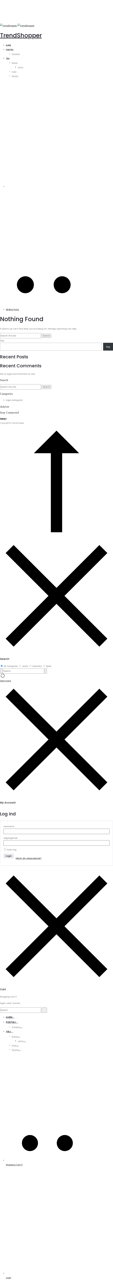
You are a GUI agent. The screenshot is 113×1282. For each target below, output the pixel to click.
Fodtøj (9, 49)
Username (9, 826)
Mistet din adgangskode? (28, 858)
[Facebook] (0, 418)
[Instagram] (6, 418)
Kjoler (14, 71)
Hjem (8, 45)
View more (5, 680)
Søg (2, 340)
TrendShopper (21, 35)
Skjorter (15, 76)
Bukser (15, 63)
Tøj (8, 58)
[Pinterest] (4, 418)
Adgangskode (11, 838)
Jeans (20, 67)
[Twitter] (2, 418)
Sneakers (16, 54)
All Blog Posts (12, 309)
